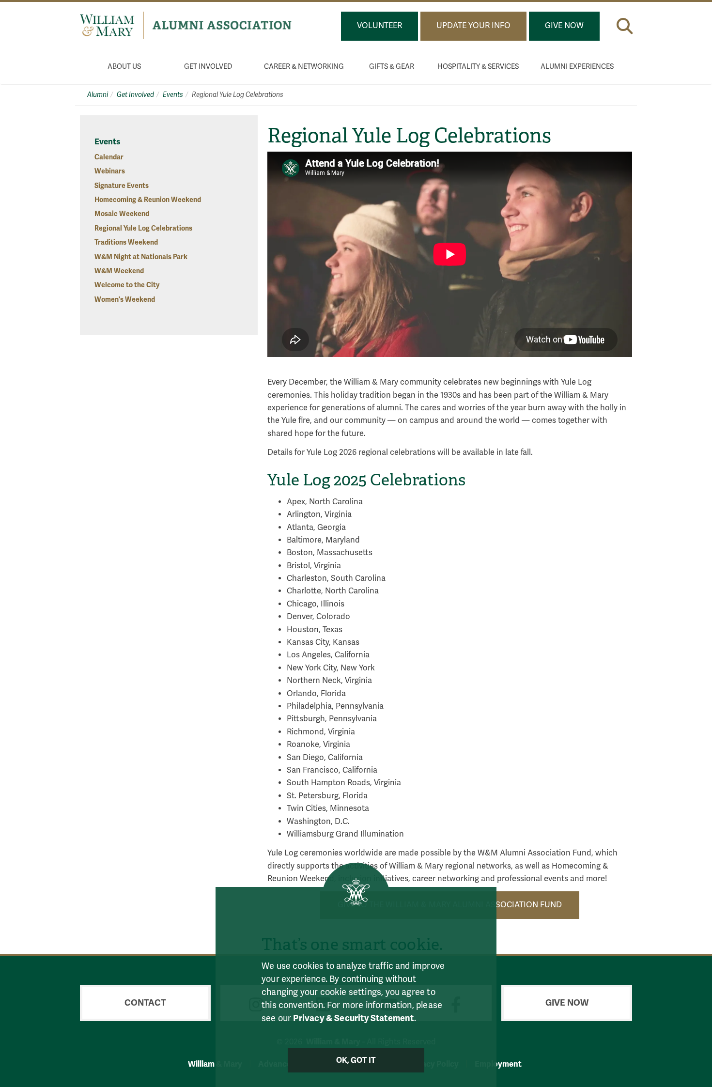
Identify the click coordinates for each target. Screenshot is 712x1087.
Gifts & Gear (391, 66)
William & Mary (215, 1064)
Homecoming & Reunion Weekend (147, 200)
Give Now (564, 26)
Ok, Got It (356, 1060)
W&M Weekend (119, 271)
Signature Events (121, 186)
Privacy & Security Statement (353, 1018)
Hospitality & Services (478, 66)
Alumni (97, 95)
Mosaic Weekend (121, 214)
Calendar (109, 157)
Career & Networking (304, 66)
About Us (124, 66)
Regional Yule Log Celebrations (143, 228)
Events (173, 95)
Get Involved (208, 66)
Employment (498, 1064)
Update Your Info (473, 26)
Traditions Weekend (126, 242)
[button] (624, 26)
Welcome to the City (126, 285)
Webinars (109, 171)
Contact (145, 1002)
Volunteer (379, 26)
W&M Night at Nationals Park (140, 257)
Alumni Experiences (577, 66)
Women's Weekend (124, 299)
